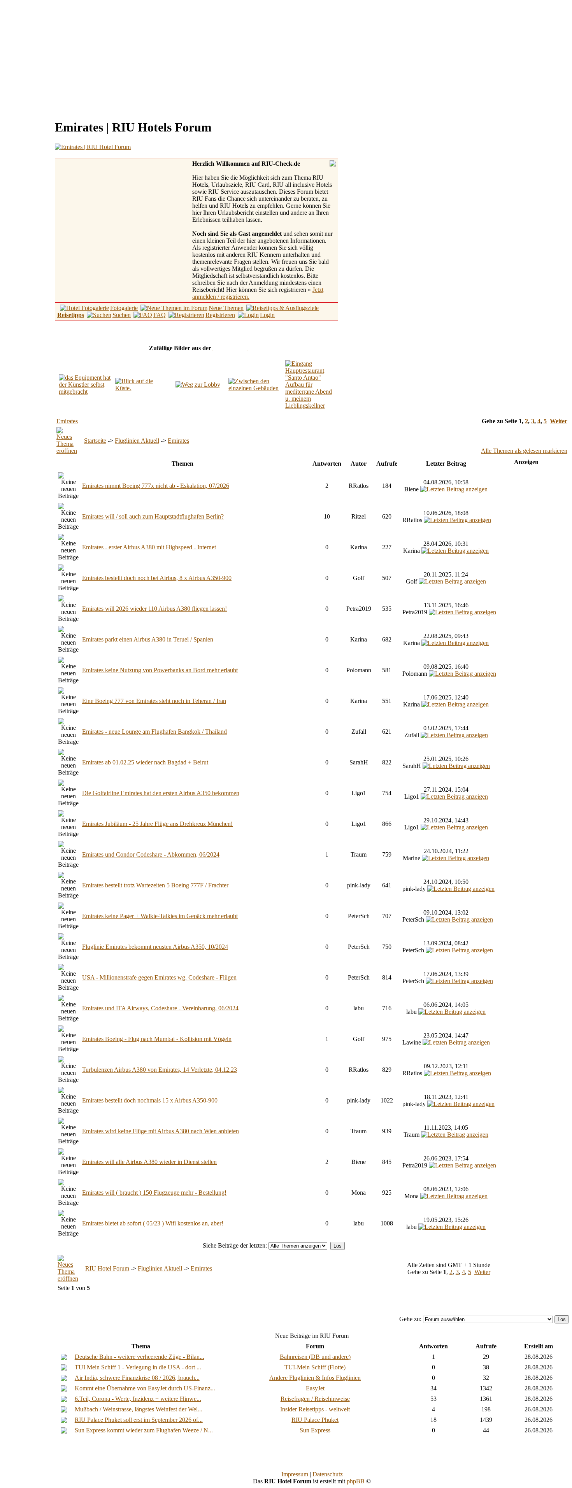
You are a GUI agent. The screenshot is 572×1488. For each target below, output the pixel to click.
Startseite (95, 440)
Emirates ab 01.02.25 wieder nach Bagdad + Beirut (145, 762)
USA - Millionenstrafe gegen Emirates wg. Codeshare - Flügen (159, 977)
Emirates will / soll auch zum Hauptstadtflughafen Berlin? (153, 516)
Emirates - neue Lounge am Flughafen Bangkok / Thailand (154, 731)
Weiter (558, 421)
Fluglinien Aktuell (137, 440)
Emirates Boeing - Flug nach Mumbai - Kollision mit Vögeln (157, 1039)
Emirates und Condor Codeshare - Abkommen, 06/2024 (150, 854)
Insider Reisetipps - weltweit (315, 1409)
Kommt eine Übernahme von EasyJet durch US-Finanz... (145, 1388)
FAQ (159, 315)
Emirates (67, 421)
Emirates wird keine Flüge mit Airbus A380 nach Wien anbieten (160, 1131)
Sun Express (315, 1430)
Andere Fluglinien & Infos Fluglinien (315, 1377)
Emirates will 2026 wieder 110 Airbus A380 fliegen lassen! (154, 608)
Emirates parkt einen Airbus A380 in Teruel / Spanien (147, 639)
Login (267, 315)
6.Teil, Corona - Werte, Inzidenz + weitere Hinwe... (138, 1398)
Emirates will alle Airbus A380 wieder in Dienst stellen (149, 1162)
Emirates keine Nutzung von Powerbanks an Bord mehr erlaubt (160, 670)
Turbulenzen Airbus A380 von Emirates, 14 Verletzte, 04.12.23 (159, 1069)
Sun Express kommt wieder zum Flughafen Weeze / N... (144, 1430)
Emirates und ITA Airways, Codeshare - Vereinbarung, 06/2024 (160, 1008)
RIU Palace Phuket (315, 1419)
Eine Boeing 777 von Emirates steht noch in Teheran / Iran (154, 701)
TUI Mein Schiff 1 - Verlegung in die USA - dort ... (138, 1367)
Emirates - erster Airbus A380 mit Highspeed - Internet (149, 547)
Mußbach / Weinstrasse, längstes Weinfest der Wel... (138, 1409)
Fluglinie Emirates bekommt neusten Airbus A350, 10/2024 (155, 946)
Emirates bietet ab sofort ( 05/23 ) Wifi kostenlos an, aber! (152, 1223)
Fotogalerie (124, 308)
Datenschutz (327, 1474)
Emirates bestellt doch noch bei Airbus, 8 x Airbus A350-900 (157, 578)
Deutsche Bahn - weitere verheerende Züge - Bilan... (139, 1356)
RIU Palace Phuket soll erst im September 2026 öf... (139, 1419)
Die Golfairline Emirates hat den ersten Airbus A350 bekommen (160, 793)
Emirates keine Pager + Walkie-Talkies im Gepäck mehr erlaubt (160, 916)
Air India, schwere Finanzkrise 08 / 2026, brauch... (137, 1377)
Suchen (121, 315)
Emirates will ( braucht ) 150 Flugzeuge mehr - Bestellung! (154, 1192)
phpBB (356, 1481)
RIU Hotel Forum (107, 1268)
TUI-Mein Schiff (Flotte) (315, 1367)
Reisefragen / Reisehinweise (315, 1398)
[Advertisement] (68, 57)
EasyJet (315, 1388)
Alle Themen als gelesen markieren (524, 450)
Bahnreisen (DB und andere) (315, 1356)
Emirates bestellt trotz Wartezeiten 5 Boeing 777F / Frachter (155, 885)
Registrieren (220, 315)
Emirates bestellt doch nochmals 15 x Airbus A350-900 (150, 1100)
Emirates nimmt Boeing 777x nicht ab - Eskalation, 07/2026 (155, 485)
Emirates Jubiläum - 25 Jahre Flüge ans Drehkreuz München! (157, 823)
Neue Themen (226, 308)
